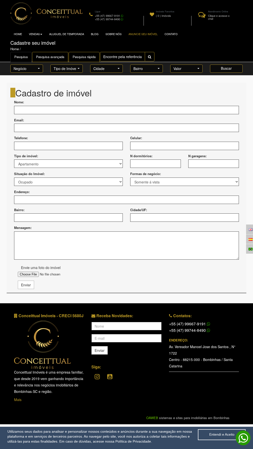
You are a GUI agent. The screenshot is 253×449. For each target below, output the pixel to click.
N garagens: (197, 156)
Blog (95, 34)
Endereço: (22, 192)
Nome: (19, 102)
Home (18, 34)
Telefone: (21, 138)
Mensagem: (23, 227)
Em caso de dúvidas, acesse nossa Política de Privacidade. (105, 441)
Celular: (136, 138)
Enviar (26, 284)
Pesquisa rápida (84, 56)
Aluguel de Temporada (66, 34)
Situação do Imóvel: (29, 174)
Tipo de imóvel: (26, 156)
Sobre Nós (113, 34)
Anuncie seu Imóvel (143, 34)
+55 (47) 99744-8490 (188, 330)
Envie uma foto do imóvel (41, 267)
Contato (171, 34)
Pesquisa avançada (50, 56)
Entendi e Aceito (221, 434)
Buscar (226, 68)
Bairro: (19, 210)
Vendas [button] (34, 34)
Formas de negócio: (145, 174)
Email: (19, 120)
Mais (17, 399)
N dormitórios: (141, 156)
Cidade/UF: (138, 210)
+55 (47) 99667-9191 (188, 324)
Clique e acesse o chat (219, 17)
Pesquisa (21, 56)
